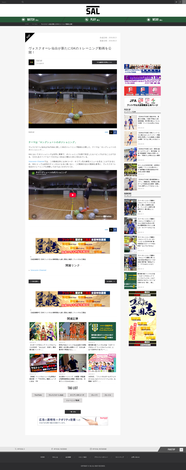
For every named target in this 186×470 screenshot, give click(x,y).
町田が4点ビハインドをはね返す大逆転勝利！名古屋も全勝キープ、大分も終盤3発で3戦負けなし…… (72, 347)
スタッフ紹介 (83, 457)
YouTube (38, 395)
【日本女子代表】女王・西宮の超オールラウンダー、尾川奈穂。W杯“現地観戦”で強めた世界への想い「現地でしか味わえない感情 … (149, 153)
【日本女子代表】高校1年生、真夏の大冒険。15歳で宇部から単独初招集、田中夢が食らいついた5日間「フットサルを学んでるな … (149, 121)
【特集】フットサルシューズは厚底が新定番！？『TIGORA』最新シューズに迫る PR (43, 379)
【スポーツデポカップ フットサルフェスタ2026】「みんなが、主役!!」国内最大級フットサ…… (43, 347)
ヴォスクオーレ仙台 (56, 395)
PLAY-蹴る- (35, 24)
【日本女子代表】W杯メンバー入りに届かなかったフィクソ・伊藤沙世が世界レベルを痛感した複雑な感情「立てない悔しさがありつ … (149, 137)
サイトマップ (120, 457)
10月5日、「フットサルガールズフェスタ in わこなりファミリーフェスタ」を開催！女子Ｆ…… (102, 379)
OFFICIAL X (21, 449)
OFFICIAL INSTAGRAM (99, 449)
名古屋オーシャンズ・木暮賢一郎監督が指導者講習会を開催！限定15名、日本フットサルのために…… (72, 379)
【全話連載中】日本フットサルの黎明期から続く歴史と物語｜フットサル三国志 (58, 259)
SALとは (55, 457)
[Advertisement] (142, 48)
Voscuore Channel (36, 161)
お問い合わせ (135, 457)
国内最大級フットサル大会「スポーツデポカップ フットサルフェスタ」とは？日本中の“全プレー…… (101, 347)
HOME (27, 24)
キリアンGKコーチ (77, 395)
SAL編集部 (40, 63)
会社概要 (68, 457)
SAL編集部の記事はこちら (104, 62)
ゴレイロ (107, 395)
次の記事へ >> (111, 281)
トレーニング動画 (72, 400)
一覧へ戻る (73, 411)
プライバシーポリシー (101, 457)
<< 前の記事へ (35, 281)
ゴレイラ (94, 395)
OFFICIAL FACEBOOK (60, 449)
